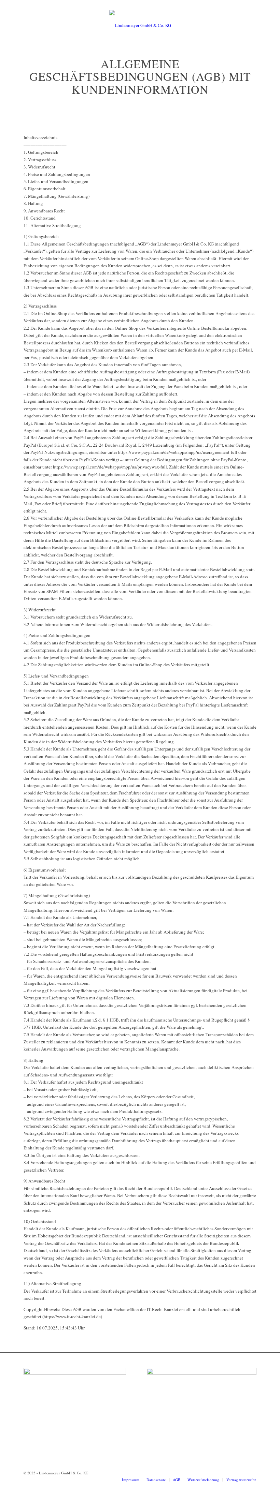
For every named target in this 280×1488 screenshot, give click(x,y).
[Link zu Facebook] (251, 1473)
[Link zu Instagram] (241, 1473)
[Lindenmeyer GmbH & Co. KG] (140, 25)
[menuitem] (130, 1480)
